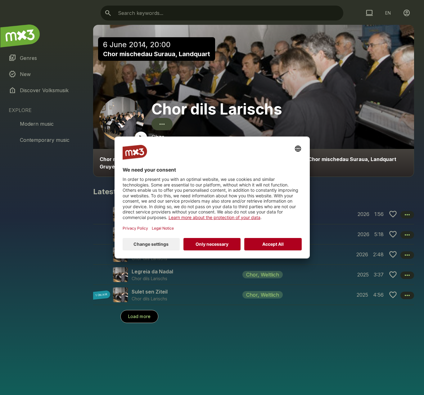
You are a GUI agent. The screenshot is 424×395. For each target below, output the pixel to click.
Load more (139, 316)
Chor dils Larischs (216, 109)
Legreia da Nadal (152, 271)
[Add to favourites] (393, 214)
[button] (253, 274)
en (388, 13)
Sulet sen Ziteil (150, 292)
